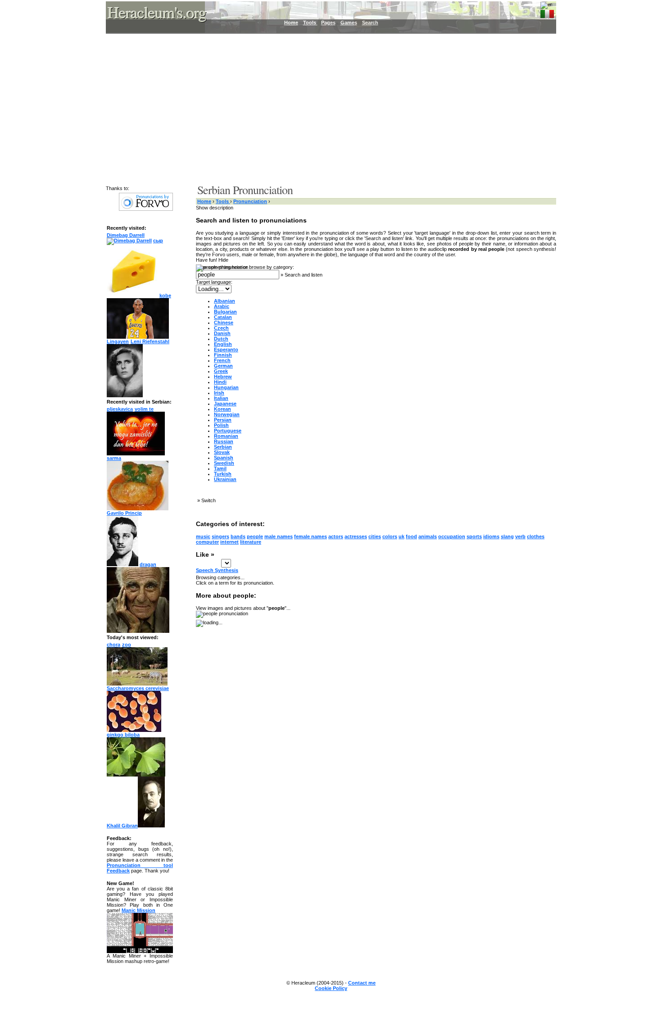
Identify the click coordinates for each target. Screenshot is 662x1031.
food (411, 536)
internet (229, 542)
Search (370, 22)
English (223, 344)
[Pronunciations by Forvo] (146, 209)
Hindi (220, 382)
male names (278, 536)
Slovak (222, 452)
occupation (451, 536)
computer (207, 542)
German (223, 365)
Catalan (223, 317)
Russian (223, 441)
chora (113, 644)
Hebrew (223, 376)
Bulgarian (225, 311)
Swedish (224, 463)
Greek (221, 371)
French (222, 360)
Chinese (223, 322)
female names (310, 536)
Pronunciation (250, 201)
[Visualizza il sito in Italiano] (547, 12)
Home (291, 22)
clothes (535, 536)
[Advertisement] (325, 108)
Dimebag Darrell (126, 235)
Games (348, 22)
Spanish (223, 457)
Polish (221, 425)
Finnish (223, 355)
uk (401, 536)
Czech (221, 328)
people (255, 536)
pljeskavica (120, 409)
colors (389, 536)
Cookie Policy (331, 988)
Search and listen (303, 274)
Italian (221, 398)
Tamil (220, 468)
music (203, 536)
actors (335, 536)
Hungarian (226, 387)
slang (507, 536)
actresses (356, 536)
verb (520, 536)
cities (374, 536)
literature (250, 542)
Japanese (225, 403)
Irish (219, 392)
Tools (310, 22)
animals (427, 536)
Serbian (223, 447)
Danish (222, 333)
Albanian (224, 301)
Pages (328, 22)
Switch (208, 500)
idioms (491, 536)
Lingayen (118, 341)
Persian (222, 419)
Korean (222, 409)
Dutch (221, 338)
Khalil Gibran (122, 825)
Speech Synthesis (217, 570)
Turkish (222, 474)
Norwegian (227, 414)
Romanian (226, 436)
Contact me (362, 983)
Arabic (221, 306)
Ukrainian (225, 479)
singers (220, 536)
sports (474, 536)
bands (238, 536)
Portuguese (227, 430)
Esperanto (226, 349)
